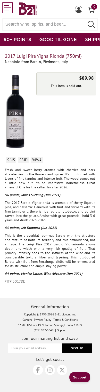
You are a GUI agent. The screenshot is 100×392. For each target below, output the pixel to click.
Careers (27, 319)
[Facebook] (38, 370)
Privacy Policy (42, 319)
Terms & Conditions (65, 319)
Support (62, 330)
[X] (62, 370)
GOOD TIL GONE (58, 39)
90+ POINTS (17, 39)
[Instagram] (50, 370)
